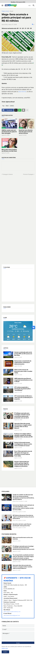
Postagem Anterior (8, 174)
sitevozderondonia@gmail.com (12, 615)
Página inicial (5, 11)
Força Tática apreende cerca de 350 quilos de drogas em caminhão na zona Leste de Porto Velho (23, 453)
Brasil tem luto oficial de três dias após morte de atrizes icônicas (25, 131)
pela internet (22, 91)
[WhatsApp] (19, 110)
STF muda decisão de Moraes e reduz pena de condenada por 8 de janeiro (23, 397)
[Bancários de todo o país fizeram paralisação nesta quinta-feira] (7, 526)
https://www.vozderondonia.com (12, 611)
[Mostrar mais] (27, 110)
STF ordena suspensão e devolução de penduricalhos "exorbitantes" (22, 388)
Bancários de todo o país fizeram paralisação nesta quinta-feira (22, 524)
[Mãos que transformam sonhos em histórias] (7, 540)
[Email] (23, 110)
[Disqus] (18, 196)
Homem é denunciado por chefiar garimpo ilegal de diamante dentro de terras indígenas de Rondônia (21, 464)
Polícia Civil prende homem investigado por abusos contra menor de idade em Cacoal (23, 444)
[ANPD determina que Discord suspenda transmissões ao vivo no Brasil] (8, 381)
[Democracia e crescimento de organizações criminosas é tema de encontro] (8, 363)
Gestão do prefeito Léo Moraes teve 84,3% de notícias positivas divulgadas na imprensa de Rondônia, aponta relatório (23, 497)
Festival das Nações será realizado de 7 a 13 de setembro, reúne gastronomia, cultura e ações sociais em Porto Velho (23, 507)
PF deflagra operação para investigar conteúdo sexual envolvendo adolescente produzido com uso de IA (22, 415)
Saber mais (5, 648)
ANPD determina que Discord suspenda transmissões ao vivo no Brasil (23, 380)
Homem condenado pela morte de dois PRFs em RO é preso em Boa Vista (23, 353)
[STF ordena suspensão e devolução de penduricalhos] (8, 389)
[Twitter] (16, 110)
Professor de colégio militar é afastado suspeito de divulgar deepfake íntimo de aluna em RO (23, 435)
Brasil (11, 11)
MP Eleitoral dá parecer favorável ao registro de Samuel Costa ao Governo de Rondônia (23, 517)
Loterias (12, 105)
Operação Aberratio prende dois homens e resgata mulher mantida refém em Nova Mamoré (23, 426)
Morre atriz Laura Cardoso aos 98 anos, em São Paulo (9, 150)
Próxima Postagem (28, 174)
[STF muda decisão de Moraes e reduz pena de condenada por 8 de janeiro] (8, 398)
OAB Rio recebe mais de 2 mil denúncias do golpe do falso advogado (9, 131)
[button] (2, 5)
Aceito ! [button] (5, 652)
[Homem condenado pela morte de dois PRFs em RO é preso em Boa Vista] (8, 354)
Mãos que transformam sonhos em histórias (23, 538)
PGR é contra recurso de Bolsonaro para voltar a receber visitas (23, 371)
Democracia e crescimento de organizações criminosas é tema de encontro (22, 362)
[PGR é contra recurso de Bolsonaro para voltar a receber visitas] (8, 372)
